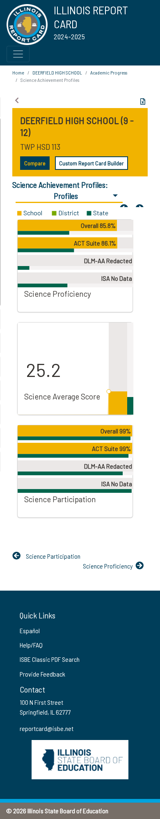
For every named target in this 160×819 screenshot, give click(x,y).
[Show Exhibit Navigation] (16, 100)
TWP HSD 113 (40, 146)
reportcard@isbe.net (46, 728)
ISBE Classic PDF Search (50, 659)
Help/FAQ (31, 645)
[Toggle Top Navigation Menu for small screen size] (18, 54)
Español (30, 630)
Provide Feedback (42, 674)
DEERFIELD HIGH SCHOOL (57, 72)
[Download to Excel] (143, 101)
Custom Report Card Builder (91, 163)
